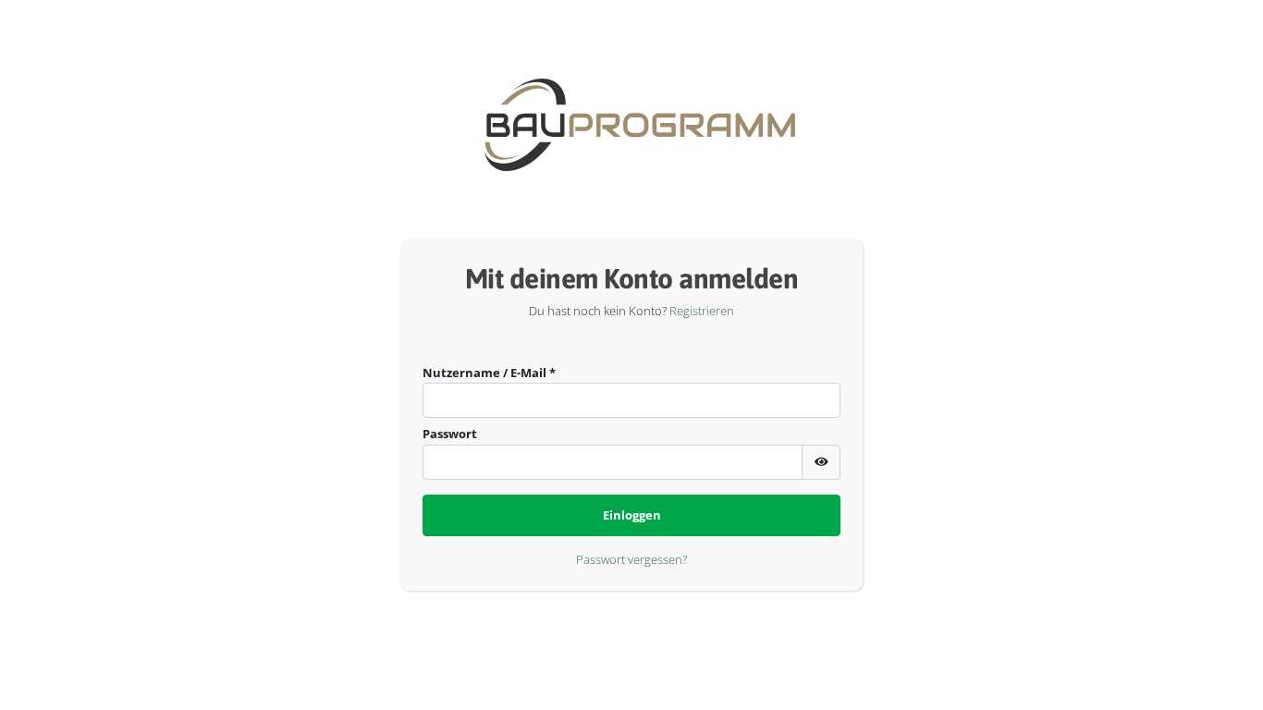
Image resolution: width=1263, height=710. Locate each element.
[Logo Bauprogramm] (612, 125)
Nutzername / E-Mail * (489, 372)
